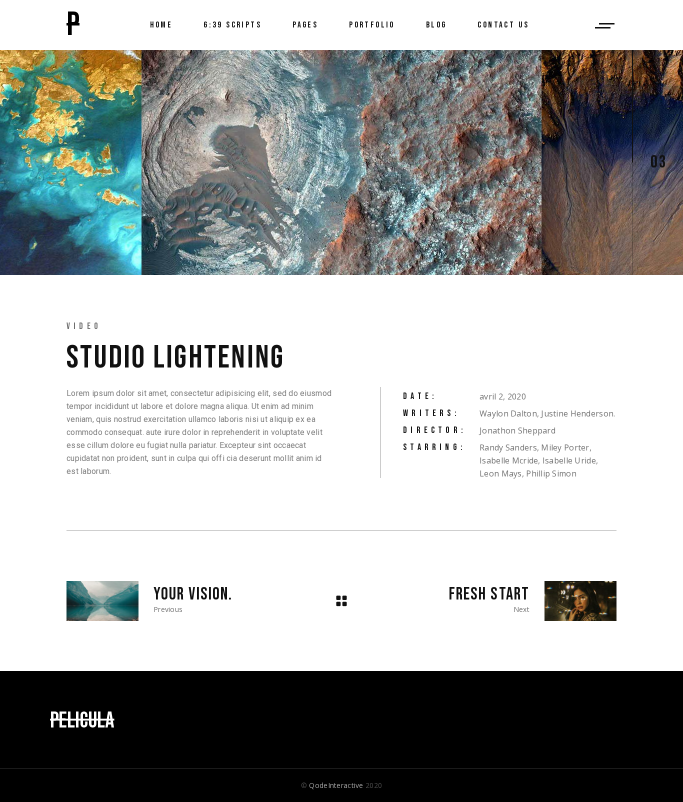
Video (84, 326)
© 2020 (341, 785)
